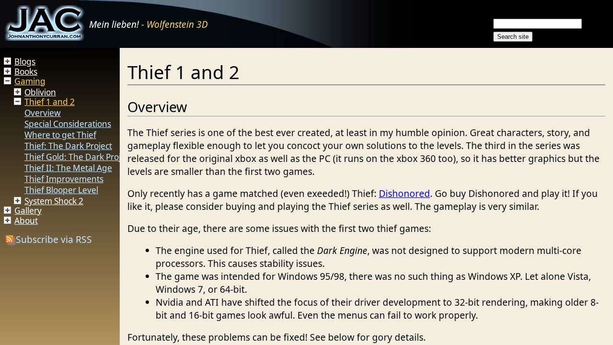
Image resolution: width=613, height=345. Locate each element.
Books (25, 71)
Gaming (29, 81)
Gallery (28, 210)
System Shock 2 (53, 201)
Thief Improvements (63, 178)
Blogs (24, 61)
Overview (42, 112)
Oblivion (40, 92)
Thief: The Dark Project (68, 145)
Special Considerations (67, 123)
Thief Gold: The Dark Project (78, 156)
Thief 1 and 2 (49, 101)
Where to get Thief (60, 134)
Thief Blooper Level (61, 190)
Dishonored (404, 193)
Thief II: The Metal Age (68, 167)
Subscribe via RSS (52, 239)
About (26, 220)
